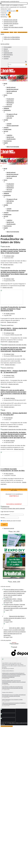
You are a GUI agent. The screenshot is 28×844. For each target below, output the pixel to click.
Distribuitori (10, 103)
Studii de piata (11, 139)
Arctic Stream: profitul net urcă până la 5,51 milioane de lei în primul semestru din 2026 (12, 687)
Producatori (10, 99)
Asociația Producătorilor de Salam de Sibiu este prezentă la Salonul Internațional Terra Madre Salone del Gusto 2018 (14, 273)
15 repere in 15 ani (12, 114)
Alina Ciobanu (9, 473)
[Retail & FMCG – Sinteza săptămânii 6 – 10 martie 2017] (3, 410)
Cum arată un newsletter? (14, 504)
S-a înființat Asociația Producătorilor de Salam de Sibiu (13, 470)
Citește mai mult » (8, 264)
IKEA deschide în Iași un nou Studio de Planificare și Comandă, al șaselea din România (14, 695)
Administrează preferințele (6, 726)
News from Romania (13, 147)
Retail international (12, 89)
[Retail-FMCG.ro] (8, 73)
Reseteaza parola (9, 528)
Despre (6, 49)
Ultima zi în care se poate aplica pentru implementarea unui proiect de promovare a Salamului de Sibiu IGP (13, 392)
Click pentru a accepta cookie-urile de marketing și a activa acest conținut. (14, 490)
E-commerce (8, 106)
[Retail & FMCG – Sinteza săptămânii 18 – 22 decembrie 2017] (7, 368)
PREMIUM (6, 108)
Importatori (10, 101)
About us (6, 51)
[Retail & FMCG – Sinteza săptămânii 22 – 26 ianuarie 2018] (7, 325)
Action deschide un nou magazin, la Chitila (12, 699)
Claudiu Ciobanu (10, 313)
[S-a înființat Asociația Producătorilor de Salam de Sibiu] (12, 466)
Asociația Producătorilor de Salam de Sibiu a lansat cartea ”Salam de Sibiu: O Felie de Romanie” (13, 251)
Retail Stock (10, 137)
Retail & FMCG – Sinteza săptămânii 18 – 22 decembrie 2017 (14, 371)
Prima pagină (7, 47)
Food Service (8, 141)
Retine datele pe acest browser (11, 521)
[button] (14, 3)
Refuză (11, 32)
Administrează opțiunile (10, 20)
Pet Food (9, 93)
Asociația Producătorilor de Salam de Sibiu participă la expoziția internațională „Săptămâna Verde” (13, 349)
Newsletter (7, 56)
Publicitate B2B (8, 53)
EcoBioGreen (7, 129)
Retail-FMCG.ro (12, 722)
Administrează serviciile (10, 22)
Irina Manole (9, 418)
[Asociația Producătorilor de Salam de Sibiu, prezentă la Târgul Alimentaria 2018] (12, 304)
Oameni (6, 127)
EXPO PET (9, 118)
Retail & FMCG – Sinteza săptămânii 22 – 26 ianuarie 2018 (14, 329)
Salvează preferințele (22, 32)
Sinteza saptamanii (12, 125)
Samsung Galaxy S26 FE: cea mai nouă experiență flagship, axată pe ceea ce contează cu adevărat (14, 682)
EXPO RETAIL (10, 116)
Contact (6, 58)
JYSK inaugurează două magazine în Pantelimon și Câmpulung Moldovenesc (14, 703)
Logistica (9, 135)
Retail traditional (12, 91)
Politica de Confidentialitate (12, 37)
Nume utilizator (5, 514)
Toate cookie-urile (5, 32)
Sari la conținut (5, 44)
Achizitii (9, 124)
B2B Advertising (8, 55)
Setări (15, 32)
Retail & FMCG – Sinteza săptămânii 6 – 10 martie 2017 (14, 414)
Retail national (11, 87)
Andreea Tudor (9, 256)
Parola (2, 518)
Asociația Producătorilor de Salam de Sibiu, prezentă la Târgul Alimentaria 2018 (13, 309)
